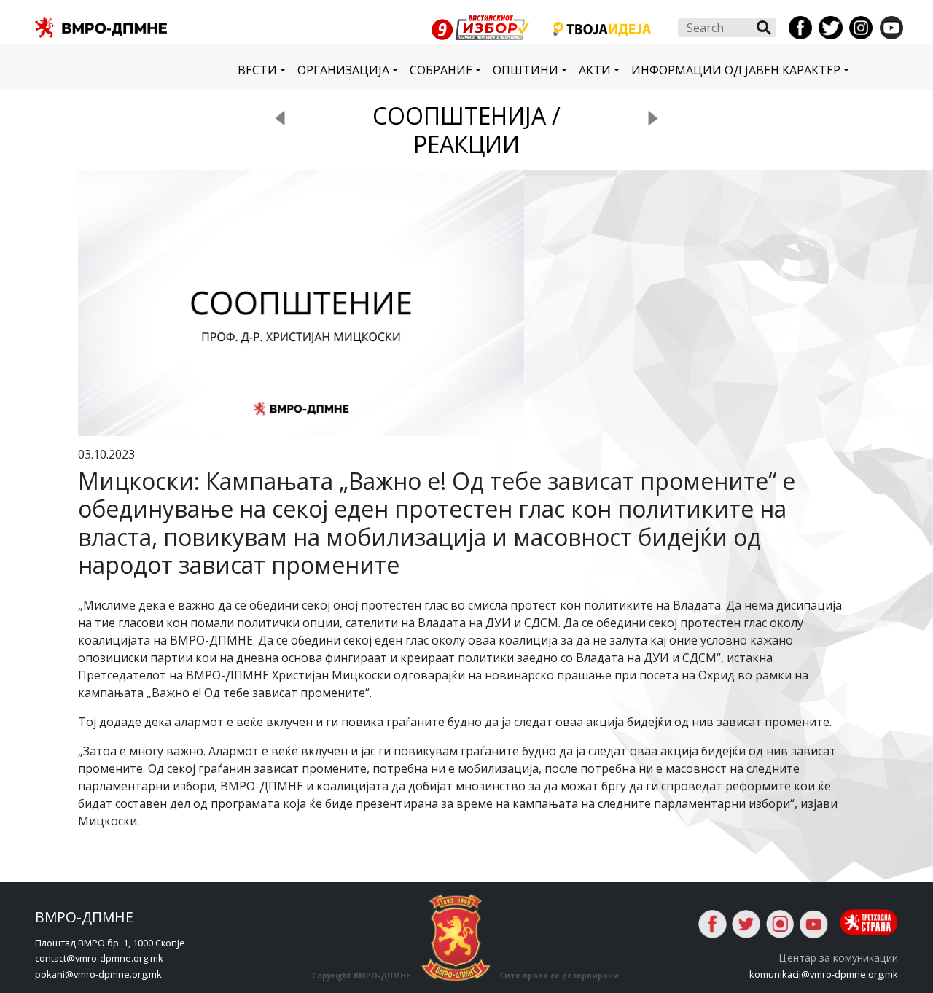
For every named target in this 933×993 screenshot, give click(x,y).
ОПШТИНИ (525, 70)
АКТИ (595, 70)
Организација (343, 70)
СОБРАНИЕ (441, 70)
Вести (257, 70)
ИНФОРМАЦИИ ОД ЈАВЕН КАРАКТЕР (735, 70)
